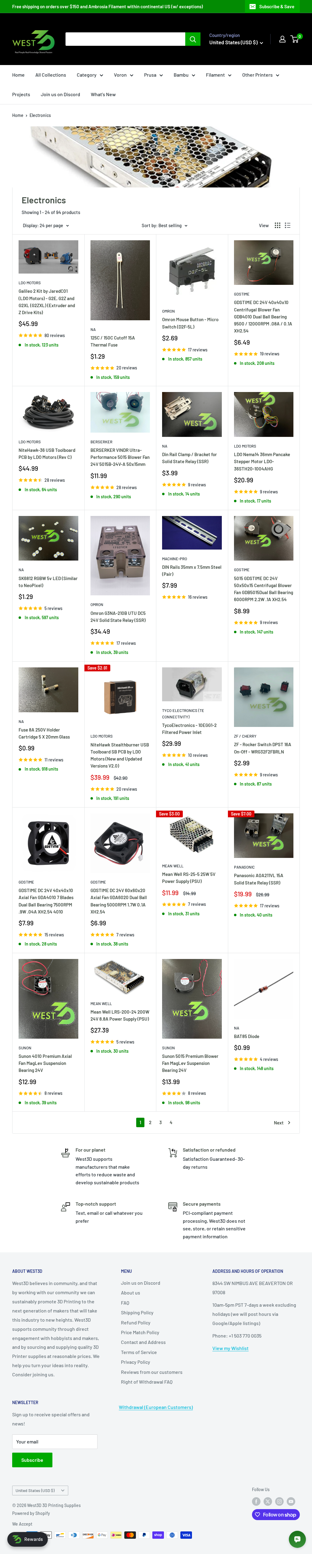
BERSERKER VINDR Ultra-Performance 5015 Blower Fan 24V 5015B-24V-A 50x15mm (120, 457)
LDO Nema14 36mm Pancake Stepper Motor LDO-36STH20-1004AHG (262, 461)
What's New (103, 94)
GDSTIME (242, 294)
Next (279, 1122)
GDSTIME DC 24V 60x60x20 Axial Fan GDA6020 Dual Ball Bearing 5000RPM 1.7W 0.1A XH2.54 (118, 901)
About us (130, 1292)
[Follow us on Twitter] (268, 1501)
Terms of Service (139, 1352)
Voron (120, 75)
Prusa (150, 75)
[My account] (282, 39)
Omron (168, 311)
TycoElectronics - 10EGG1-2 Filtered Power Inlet (189, 728)
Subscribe (32, 1460)
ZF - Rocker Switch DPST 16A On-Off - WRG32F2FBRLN (262, 748)
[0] (295, 39)
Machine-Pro (174, 558)
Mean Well (172, 865)
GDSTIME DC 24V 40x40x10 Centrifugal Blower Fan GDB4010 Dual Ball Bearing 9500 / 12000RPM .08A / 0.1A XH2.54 (263, 316)
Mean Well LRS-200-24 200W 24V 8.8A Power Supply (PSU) (119, 1015)
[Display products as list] (287, 225)
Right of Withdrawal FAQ (146, 1382)
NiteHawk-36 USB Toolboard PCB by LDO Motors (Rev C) (47, 453)
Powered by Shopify (31, 1513)
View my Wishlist (230, 1348)
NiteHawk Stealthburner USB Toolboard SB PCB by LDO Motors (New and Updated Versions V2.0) (119, 755)
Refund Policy (136, 1322)
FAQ (125, 1302)
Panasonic (244, 867)
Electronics (40, 115)
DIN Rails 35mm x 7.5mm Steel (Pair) (192, 570)
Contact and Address (143, 1342)
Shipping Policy (137, 1312)
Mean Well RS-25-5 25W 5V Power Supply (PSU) (188, 877)
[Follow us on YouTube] (291, 1501)
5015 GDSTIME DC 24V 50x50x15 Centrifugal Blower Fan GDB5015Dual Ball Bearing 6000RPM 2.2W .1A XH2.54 (263, 588)
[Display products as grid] (277, 225)
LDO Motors (30, 282)
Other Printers (257, 75)
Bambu (181, 75)
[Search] (192, 39)
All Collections (50, 75)
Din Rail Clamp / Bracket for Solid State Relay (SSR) (189, 458)
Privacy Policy (135, 1362)
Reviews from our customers (152, 1372)
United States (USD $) (35, 1490)
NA (93, 329)
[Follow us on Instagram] (279, 1501)
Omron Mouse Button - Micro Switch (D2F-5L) (190, 323)
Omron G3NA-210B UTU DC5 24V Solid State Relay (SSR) (118, 616)
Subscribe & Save (276, 6)
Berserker (101, 441)
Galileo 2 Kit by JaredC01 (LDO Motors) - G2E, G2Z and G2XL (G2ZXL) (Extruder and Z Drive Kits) (47, 301)
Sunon (25, 1047)
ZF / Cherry (245, 736)
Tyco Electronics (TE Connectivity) (183, 713)
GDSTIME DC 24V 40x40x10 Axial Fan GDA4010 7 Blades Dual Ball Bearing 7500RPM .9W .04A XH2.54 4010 (46, 901)
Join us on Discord (60, 94)
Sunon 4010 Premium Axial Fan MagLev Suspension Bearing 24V (45, 1063)
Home (18, 75)
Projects (21, 94)
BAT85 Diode (246, 1036)
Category (87, 75)
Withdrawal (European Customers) (156, 1407)
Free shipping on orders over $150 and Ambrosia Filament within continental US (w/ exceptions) (107, 6)
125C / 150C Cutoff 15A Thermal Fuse (112, 341)
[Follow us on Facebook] (256, 1501)
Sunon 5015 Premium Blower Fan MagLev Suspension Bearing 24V (190, 1063)
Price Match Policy (140, 1332)
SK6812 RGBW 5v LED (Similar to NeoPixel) (48, 581)
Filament (215, 75)
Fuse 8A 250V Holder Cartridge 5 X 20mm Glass (44, 733)
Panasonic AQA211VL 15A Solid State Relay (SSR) (258, 879)
